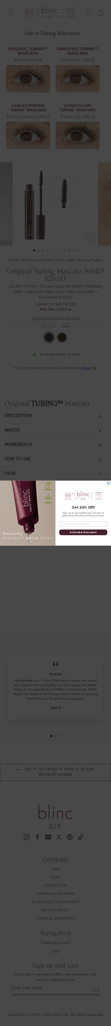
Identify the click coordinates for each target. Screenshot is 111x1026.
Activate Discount (83, 532)
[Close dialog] (108, 483)
